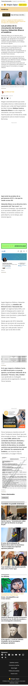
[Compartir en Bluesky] (7, 98)
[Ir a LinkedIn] (13, 655)
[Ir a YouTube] (16, 655)
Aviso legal (14, 668)
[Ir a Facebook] (2, 655)
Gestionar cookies (14, 682)
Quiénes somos (14, 662)
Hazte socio (14, 673)
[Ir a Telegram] (2, 657)
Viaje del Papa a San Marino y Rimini (18, 15)
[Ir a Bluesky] (20, 655)
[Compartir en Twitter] (5, 98)
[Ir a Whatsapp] (23, 655)
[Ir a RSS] (6, 657)
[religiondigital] (14, 679)
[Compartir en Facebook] (2, 98)
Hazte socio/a (22, 4)
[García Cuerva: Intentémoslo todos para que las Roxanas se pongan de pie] (14, 512)
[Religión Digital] (11, 5)
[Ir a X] (6, 655)
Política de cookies (14, 671)
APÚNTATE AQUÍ (20, 246)
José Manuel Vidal (9, 92)
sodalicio (5, 497)
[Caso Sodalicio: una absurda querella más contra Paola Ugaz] (14, 558)
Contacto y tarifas (14, 665)
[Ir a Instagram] (9, 655)
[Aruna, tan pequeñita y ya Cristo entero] (14, 585)
